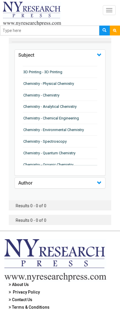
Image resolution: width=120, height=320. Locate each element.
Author (25, 183)
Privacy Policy (25, 292)
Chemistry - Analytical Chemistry (50, 106)
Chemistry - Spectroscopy (45, 141)
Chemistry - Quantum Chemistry (49, 153)
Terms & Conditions (30, 307)
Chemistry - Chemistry (41, 95)
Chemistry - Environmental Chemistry (53, 130)
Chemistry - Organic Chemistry (48, 164)
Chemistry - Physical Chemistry (48, 83)
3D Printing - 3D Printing (42, 72)
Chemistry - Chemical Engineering (51, 118)
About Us (20, 284)
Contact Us (21, 299)
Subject (26, 55)
